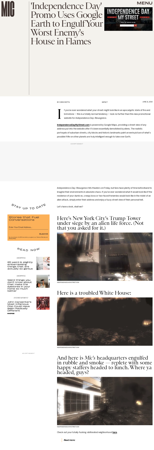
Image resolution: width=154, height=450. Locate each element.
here (114, 432)
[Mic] (7, 9)
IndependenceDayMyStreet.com (73, 125)
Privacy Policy (12, 238)
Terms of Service (41, 237)
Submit (43, 234)
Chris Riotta (64, 102)
